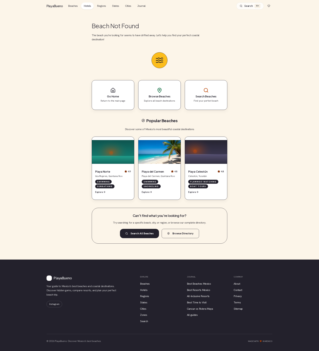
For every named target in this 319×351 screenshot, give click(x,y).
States (115, 6)
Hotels (87, 6)
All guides (192, 315)
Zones (143, 315)
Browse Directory (183, 233)
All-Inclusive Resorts (198, 296)
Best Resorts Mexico (198, 290)
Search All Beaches (142, 233)
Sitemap (238, 309)
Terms (237, 302)
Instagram (54, 304)
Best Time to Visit (197, 302)
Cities (128, 6)
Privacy (238, 296)
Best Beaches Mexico (199, 283)
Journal (141, 6)
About (237, 283)
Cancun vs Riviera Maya (200, 309)
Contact (238, 290)
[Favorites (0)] (268, 6)
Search (144, 321)
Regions (101, 6)
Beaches (73, 6)
